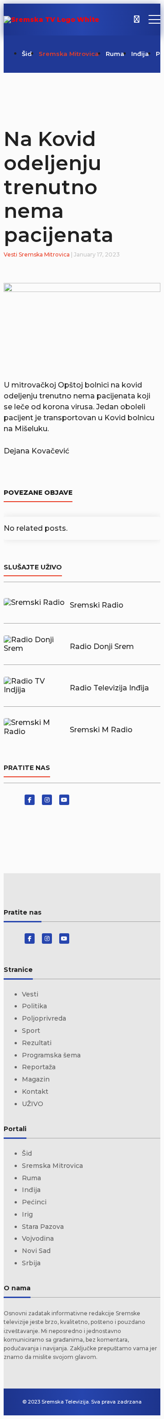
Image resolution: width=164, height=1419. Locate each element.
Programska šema (51, 1055)
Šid (27, 53)
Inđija (140, 53)
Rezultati (36, 1043)
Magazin (36, 1079)
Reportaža (39, 1067)
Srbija (31, 1263)
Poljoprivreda (44, 1018)
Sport (31, 1031)
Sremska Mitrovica (69, 53)
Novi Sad (36, 1251)
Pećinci (34, 1202)
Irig (27, 1214)
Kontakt (35, 1091)
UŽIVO (32, 1104)
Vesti (10, 254)
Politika (34, 1006)
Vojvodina (38, 1238)
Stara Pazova (43, 1227)
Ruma (115, 53)
